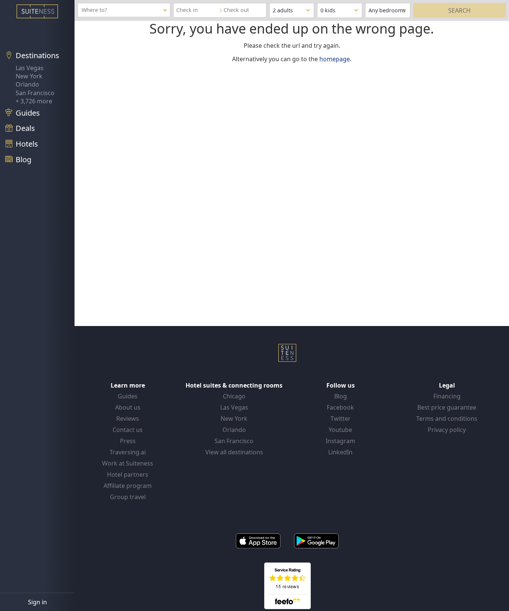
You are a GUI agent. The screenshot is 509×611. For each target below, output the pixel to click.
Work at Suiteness (127, 463)
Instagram (340, 441)
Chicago (234, 396)
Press (128, 441)
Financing (447, 396)
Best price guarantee (446, 407)
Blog (340, 396)
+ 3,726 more (34, 101)
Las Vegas (30, 68)
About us (127, 407)
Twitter (341, 418)
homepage (334, 59)
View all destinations (234, 452)
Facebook (340, 407)
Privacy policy (447, 430)
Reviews (127, 418)
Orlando (27, 84)
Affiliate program (128, 486)
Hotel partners (127, 474)
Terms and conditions (446, 418)
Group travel (128, 497)
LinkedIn (340, 452)
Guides (127, 396)
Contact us (128, 430)
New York (29, 76)
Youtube (340, 430)
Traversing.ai (128, 452)
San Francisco (35, 93)
